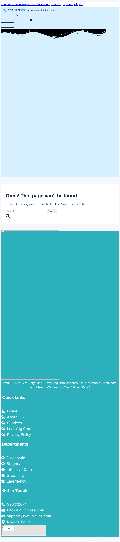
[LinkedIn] (23, 14)
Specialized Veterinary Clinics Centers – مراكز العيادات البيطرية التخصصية (42, 4)
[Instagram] (23, 19)
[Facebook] (9, 14)
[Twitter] (16, 15)
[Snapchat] (30, 19)
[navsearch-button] (9, 24)
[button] (88, 168)
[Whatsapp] (30, 14)
